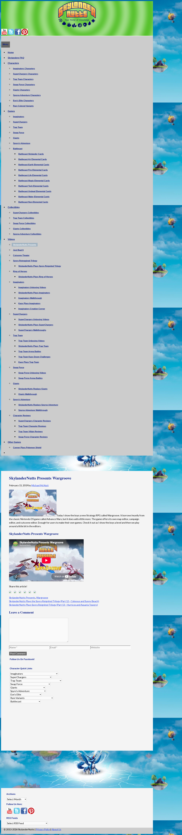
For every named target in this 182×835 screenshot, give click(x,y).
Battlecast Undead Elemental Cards (34, 191)
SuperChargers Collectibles (26, 213)
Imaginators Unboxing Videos (32, 287)
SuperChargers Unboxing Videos (33, 319)
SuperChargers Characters (25, 74)
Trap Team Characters (23, 79)
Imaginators (18, 116)
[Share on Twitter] (16, 593)
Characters (13, 63)
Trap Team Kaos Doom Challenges (34, 357)
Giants (16, 138)
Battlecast (17, 148)
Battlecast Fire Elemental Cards (33, 170)
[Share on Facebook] (11, 593)
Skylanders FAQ (16, 58)
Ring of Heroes (20, 271)
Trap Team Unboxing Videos (31, 341)
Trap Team (18, 127)
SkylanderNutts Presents (24, 245)
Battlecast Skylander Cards (31, 154)
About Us (56, 829)
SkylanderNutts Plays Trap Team (33, 346)
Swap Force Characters (24, 84)
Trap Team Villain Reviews (30, 431)
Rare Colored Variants (23, 106)
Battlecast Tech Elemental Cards (33, 186)
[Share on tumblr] (31, 593)
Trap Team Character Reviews (32, 426)
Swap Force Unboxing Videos (32, 373)
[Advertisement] (77, 464)
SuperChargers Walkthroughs (32, 330)
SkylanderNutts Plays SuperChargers (35, 325)
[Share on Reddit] (21, 593)
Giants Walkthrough (27, 394)
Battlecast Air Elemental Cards (32, 159)
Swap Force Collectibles (24, 223)
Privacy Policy (43, 829)
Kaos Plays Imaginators (29, 303)
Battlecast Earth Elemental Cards (33, 164)
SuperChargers (20, 122)
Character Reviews (22, 415)
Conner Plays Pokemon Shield (27, 447)
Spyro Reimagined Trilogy (25, 261)
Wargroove (42, 597)
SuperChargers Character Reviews (34, 421)
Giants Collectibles (22, 229)
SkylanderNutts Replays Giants (32, 389)
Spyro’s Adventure (21, 143)
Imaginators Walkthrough (30, 298)
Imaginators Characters (24, 68)
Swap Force (18, 132)
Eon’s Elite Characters (23, 100)
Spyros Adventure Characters (27, 95)
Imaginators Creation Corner (31, 309)
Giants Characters (21, 90)
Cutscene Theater (21, 255)
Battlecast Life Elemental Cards (33, 175)
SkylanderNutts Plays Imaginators (34, 293)
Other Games (14, 442)
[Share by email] (36, 593)
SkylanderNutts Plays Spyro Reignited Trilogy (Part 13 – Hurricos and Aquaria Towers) (53, 604)
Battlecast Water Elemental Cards (33, 197)
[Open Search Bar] (2, 38)
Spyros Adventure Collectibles (27, 234)
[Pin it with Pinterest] (26, 593)
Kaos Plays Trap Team (28, 362)
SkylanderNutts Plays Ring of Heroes (35, 277)
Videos (11, 239)
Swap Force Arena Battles (30, 378)
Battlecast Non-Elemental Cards (33, 202)
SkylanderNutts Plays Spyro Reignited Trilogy (39, 266)
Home (11, 52)
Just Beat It (18, 250)
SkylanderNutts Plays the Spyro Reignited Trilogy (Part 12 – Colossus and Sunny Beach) (54, 601)
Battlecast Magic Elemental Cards (34, 180)
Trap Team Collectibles (23, 218)
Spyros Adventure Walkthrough (33, 410)
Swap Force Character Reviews (33, 437)
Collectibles (14, 207)
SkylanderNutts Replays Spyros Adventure (38, 405)
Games (11, 111)
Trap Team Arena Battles (29, 351)
